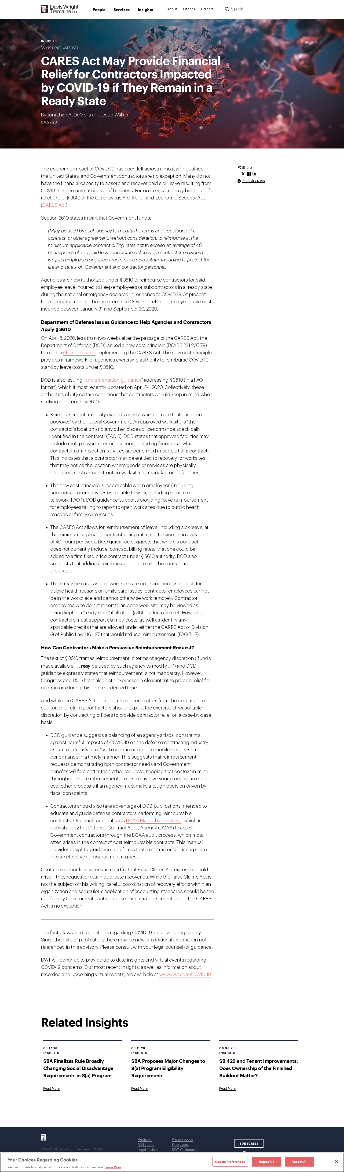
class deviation (79, 352)
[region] (172, 1162)
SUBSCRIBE (249, 1143)
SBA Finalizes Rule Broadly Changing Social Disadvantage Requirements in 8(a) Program (78, 1068)
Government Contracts (59, 47)
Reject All (266, 1161)
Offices (189, 9)
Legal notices (148, 1150)
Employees (180, 1145)
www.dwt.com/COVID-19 (185, 974)
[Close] (336, 1162)
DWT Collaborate (185, 1150)
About (172, 9)
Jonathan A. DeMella (69, 114)
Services (121, 9)
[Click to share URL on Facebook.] (249, 174)
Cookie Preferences (230, 1161)
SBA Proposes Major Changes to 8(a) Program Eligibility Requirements (168, 1068)
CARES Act (54, 205)
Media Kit (145, 1139)
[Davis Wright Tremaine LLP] (60, 9)
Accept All (299, 1161)
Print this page (253, 180)
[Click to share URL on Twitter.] (243, 174)
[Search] (227, 9)
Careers (207, 9)
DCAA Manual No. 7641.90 (153, 820)
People (99, 9)
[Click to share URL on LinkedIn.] (254, 174)
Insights (145, 9)
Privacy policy (182, 1139)
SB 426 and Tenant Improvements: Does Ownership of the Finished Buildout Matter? (258, 1068)
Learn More (113, 1167)
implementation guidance (113, 380)
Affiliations (146, 1145)
